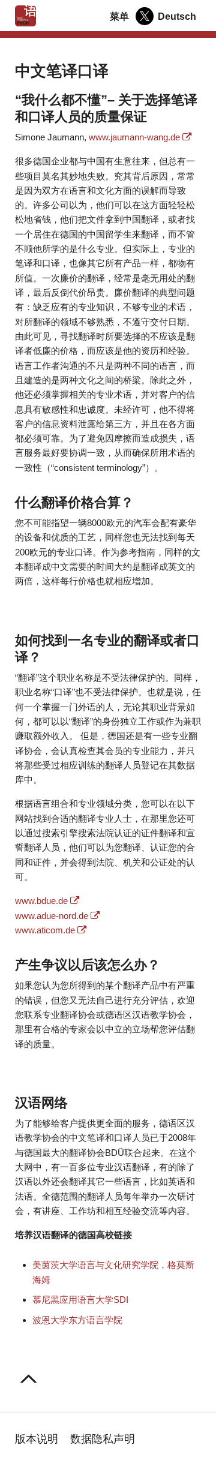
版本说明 (36, 1438)
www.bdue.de (41, 901)
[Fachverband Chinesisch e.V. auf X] (145, 16)
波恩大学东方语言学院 (77, 1320)
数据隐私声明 (102, 1438)
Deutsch (177, 16)
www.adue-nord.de (51, 916)
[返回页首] (29, 1379)
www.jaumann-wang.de (134, 137)
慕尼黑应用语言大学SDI (80, 1299)
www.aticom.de (45, 930)
